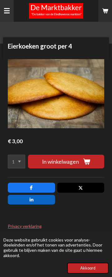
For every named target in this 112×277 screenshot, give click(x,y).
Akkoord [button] (88, 268)
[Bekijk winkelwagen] (105, 11)
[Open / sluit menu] (7, 11)
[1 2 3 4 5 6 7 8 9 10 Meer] (16, 161)
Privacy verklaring (25, 226)
